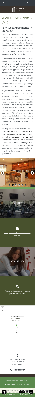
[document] (17, 326)
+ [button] (2, 305)
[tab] (9, 182)
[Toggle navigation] (3, 2)
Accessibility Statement (23, 381)
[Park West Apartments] (17, 326)
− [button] (2, 307)
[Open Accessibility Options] (4, 392)
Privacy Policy (23, 377)
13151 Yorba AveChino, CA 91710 (15, 317)
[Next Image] (32, 170)
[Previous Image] (2, 170)
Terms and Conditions (12, 377)
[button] (28, 2)
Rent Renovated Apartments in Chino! (17, 395)
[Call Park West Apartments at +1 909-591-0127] (31, 2)
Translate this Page (10, 381)
